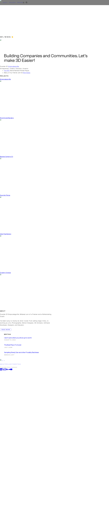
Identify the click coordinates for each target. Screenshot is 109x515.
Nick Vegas (26, 73)
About (5, 2)
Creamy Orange (5, 272)
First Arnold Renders (7, 118)
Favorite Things (5, 195)
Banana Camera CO (6, 156)
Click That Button (5, 234)
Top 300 (7, 70)
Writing (20, 2)
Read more (6, 329)
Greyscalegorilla (13, 66)
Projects (12, 2)
